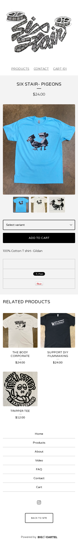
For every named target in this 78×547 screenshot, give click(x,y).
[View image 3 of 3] (57, 205)
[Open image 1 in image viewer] (39, 149)
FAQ (39, 469)
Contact (41, 69)
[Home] (39, 31)
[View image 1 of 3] (21, 205)
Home (39, 434)
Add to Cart (39, 238)
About (39, 451)
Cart (39, 487)
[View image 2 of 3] (39, 205)
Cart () (60, 69)
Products (20, 69)
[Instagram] (39, 502)
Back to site (39, 518)
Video (39, 460)
